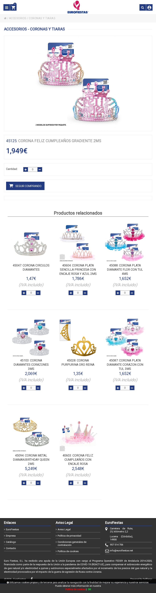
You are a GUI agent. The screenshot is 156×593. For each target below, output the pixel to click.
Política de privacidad (69, 535)
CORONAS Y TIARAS (42, 18)
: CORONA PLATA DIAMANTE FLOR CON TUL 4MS (125, 270)
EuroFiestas (12, 529)
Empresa (11, 535)
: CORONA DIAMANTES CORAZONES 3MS (31, 365)
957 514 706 (116, 544)
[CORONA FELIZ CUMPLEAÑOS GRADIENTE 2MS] (78, 83)
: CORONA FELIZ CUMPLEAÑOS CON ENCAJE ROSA (78, 460)
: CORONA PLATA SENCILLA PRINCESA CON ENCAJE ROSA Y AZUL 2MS (78, 270)
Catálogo (11, 542)
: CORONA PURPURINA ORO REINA (77, 362)
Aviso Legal (64, 529)
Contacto (11, 548)
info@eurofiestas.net (121, 550)
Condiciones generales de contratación (72, 543)
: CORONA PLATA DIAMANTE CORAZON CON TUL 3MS (125, 365)
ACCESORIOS (17, 18)
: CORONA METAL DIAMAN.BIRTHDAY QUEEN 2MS (31, 460)
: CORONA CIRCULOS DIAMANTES (31, 267)
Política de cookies (68, 551)
